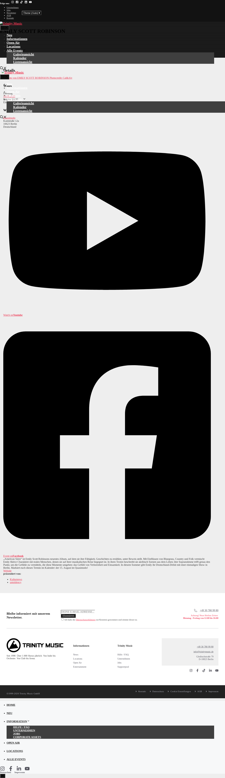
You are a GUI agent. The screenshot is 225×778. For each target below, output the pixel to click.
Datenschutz (5, 772)
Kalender (20, 58)
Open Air (13, 42)
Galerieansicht (23, 54)
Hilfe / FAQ (123, 654)
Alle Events (15, 50)
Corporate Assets (27, 737)
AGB (9, 15)
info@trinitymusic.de (203, 651)
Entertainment (79, 667)
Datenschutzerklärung (86, 619)
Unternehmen (13, 7)
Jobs (9, 10)
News (75, 654)
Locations (13, 46)
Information (17, 721)
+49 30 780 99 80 (209, 610)
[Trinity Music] (11, 23)
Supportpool (123, 667)
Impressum (19, 772)
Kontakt (10, 18)
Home (11, 704)
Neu (9, 35)
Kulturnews (16, 579)
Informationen (17, 39)
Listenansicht (22, 62)
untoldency (15, 582)
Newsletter (11, 13)
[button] (3, 68)
